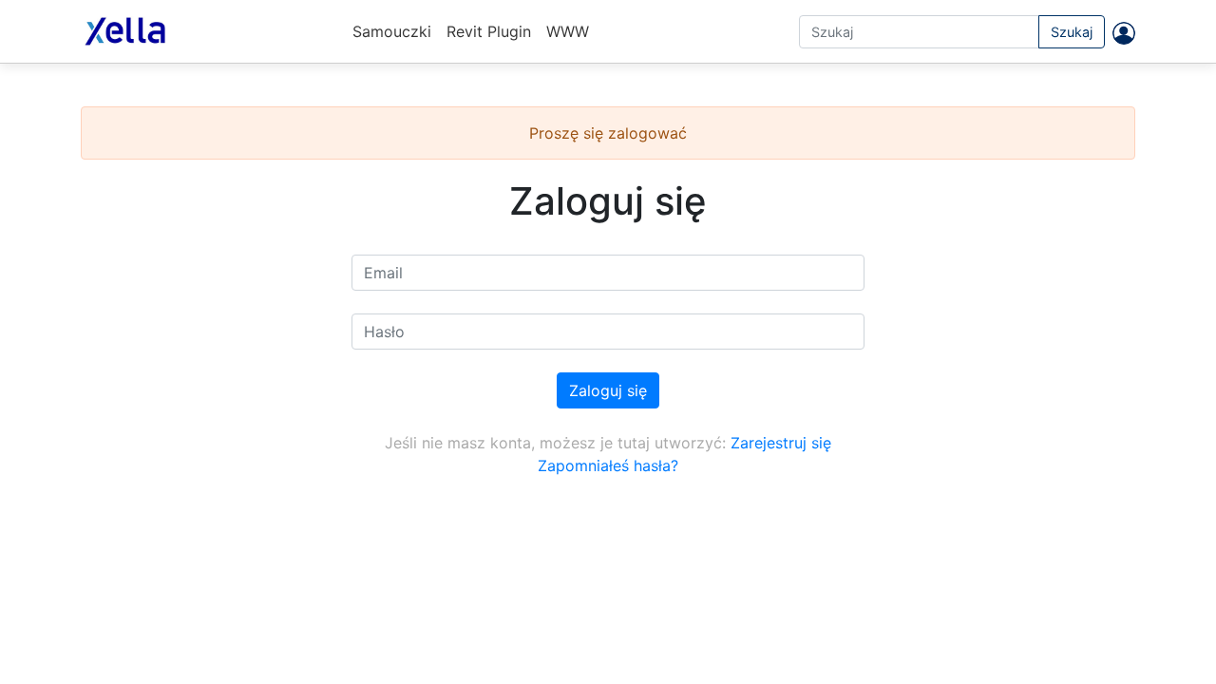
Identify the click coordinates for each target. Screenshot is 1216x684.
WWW (567, 31)
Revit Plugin (488, 31)
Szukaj (1071, 32)
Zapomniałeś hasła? (608, 465)
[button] (1120, 31)
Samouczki (391, 31)
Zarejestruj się (781, 442)
